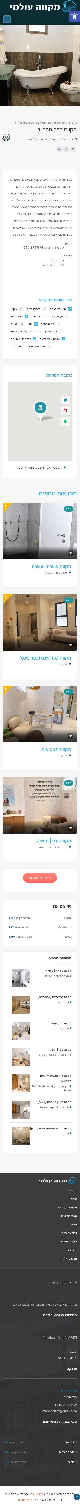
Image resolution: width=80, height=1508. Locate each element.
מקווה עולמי (36, 1493)
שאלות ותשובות (68, 1241)
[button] (74, 16)
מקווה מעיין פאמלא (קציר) (54, 1102)
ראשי (74, 122)
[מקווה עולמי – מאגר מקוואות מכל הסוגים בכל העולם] (58, 1180)
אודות (73, 1198)
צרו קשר (72, 1249)
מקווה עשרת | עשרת (51, 566)
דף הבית (72, 1190)
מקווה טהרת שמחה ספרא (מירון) (50, 1128)
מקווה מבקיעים (56, 749)
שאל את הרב (69, 1232)
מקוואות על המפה (67, 1207)
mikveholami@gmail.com (59, 1411)
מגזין (74, 1224)
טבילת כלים (63, 927)
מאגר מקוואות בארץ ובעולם (52, 122)
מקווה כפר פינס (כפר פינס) (45, 658)
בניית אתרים (25, 1499)
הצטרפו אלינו (69, 1258)
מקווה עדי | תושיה (54, 841)
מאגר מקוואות (69, 1215)
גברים (67, 918)
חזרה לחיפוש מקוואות (40, 878)
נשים (68, 508)
